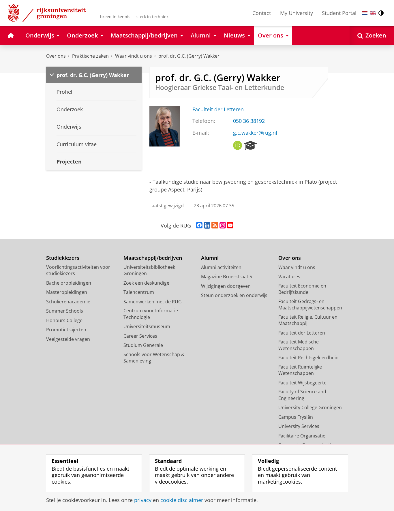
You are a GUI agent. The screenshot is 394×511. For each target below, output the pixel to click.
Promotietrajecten (66, 329)
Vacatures (289, 276)
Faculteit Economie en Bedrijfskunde (302, 289)
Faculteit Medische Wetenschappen (298, 345)
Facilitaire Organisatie (301, 436)
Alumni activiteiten (221, 267)
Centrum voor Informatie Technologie (150, 313)
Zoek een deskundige (146, 283)
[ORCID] (237, 145)
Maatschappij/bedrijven (152, 258)
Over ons (56, 56)
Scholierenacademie (68, 301)
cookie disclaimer (181, 500)
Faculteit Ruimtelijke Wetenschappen (300, 370)
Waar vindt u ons (133, 56)
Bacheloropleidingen (68, 283)
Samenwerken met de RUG (152, 301)
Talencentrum (138, 292)
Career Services (140, 336)
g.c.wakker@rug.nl (255, 132)
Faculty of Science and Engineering (302, 394)
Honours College (64, 320)
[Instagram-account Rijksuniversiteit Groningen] (222, 225)
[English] (373, 13)
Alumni (210, 258)
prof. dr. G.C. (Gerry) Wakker (188, 56)
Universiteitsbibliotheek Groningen (149, 270)
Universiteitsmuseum (146, 326)
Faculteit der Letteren (218, 109)
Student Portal (339, 13)
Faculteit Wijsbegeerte (302, 383)
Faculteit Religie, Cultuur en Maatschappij (307, 320)
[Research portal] (250, 145)
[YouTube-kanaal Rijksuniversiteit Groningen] (230, 225)
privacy (142, 500)
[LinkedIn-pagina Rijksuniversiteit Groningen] (207, 225)
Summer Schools (64, 311)
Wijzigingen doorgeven (226, 286)
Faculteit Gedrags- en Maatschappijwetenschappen (310, 304)
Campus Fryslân (295, 417)
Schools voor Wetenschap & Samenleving (154, 357)
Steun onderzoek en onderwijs (234, 295)
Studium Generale (143, 345)
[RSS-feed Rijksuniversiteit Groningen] (214, 225)
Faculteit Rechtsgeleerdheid (308, 357)
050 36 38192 (249, 121)
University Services (298, 426)
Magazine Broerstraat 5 (226, 276)
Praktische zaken (90, 56)
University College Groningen (310, 407)
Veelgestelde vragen (68, 339)
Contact (261, 13)
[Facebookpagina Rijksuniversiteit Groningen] (199, 225)
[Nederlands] (364, 13)
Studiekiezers (62, 258)
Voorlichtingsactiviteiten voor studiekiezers (78, 270)
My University (296, 13)
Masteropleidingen (66, 292)
